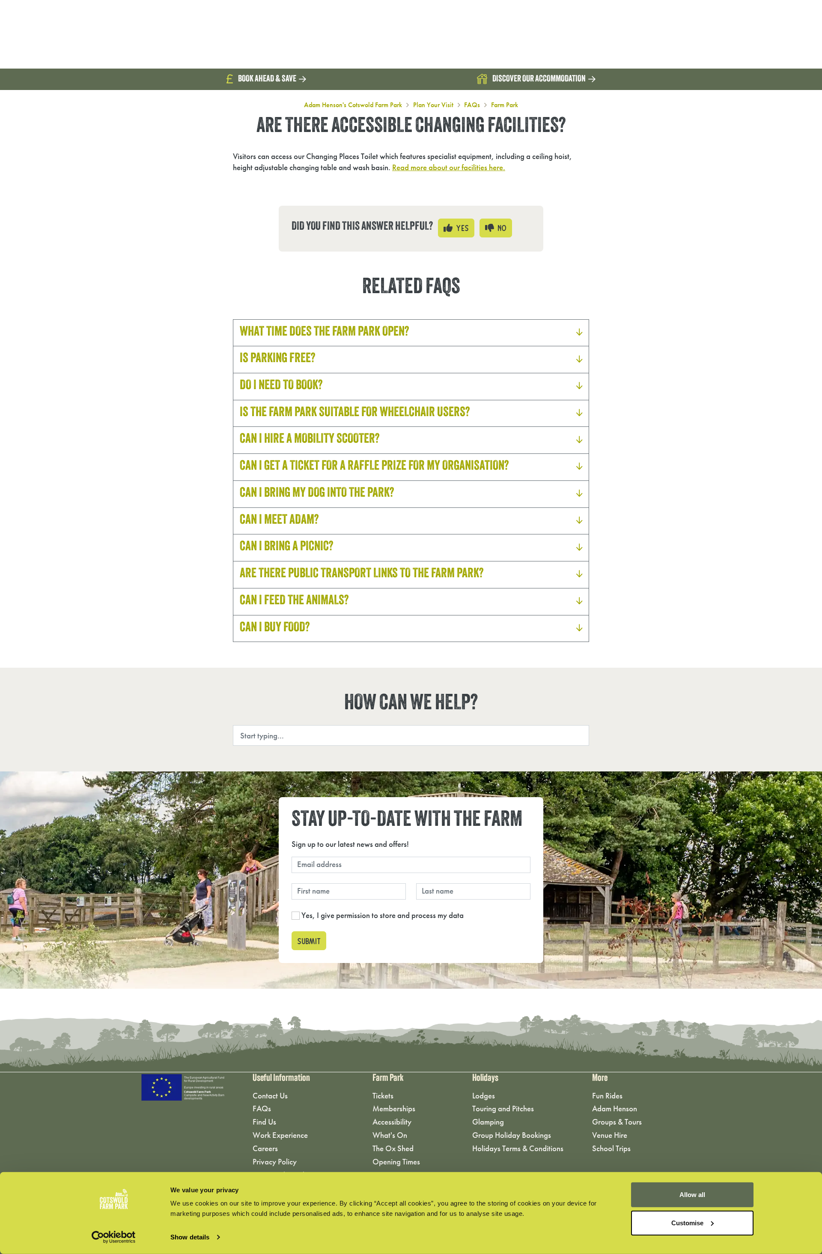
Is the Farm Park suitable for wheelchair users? (355, 413)
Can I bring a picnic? (287, 547)
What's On (389, 1135)
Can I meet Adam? (279, 520)
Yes (461, 227)
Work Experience (280, 1135)
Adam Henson (614, 1108)
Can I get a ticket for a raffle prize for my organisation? (374, 466)
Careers (265, 1148)
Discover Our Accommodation (539, 79)
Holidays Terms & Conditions (517, 1148)
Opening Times (396, 1161)
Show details (189, 1237)
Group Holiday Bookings (511, 1135)
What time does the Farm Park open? (324, 332)
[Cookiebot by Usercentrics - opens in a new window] (113, 1237)
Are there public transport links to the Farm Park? (362, 574)
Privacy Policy (275, 1161)
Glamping (488, 1121)
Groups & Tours (617, 1121)
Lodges (483, 1095)
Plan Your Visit (433, 104)
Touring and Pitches (503, 1108)
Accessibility (391, 1121)
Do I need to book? (281, 386)
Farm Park (504, 104)
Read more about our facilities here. (448, 167)
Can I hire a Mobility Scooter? (310, 439)
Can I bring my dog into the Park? (317, 493)
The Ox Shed (393, 1148)
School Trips (611, 1148)
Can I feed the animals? (294, 601)
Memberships (393, 1108)
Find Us (264, 1121)
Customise (687, 1222)
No (500, 227)
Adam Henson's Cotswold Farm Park (353, 104)
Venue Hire (609, 1135)
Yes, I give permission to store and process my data (382, 915)
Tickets (382, 1095)
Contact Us (270, 1095)
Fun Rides (607, 1095)
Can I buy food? (275, 628)
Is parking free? (278, 359)
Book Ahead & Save (267, 79)
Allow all (692, 1194)
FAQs (472, 104)
